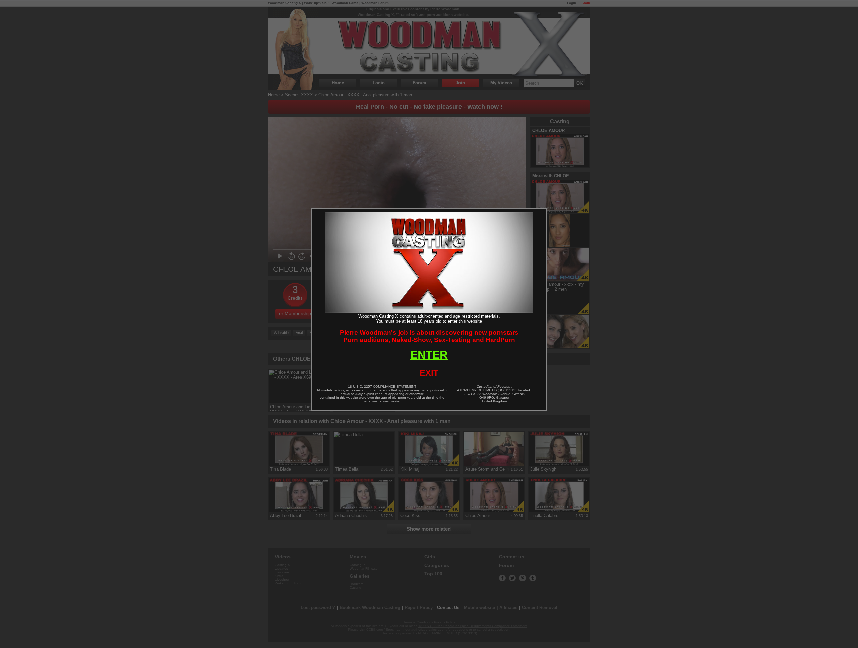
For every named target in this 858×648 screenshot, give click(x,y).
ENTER (429, 355)
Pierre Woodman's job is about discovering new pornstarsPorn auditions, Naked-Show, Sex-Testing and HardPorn (429, 336)
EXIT (429, 372)
